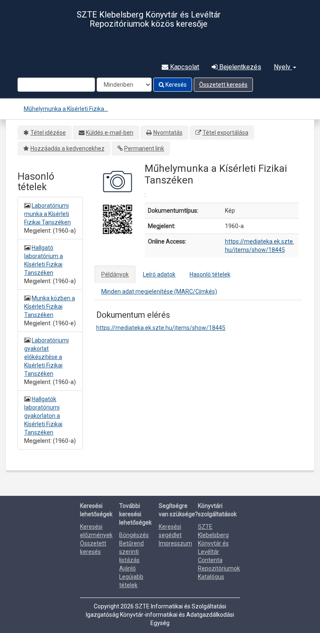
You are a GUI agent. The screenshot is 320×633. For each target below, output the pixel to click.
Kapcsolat (183, 67)
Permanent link (144, 148)
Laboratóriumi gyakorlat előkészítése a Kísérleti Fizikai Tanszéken (46, 357)
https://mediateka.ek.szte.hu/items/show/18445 (160, 327)
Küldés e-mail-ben (109, 132)
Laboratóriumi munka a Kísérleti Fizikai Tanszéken (47, 214)
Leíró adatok (159, 274)
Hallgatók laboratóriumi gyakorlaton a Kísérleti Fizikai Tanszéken (43, 416)
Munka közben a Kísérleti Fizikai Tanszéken (49, 306)
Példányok (115, 274)
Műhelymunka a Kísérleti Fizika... (66, 109)
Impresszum (175, 543)
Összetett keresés (223, 84)
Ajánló (127, 568)
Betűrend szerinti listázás (131, 551)
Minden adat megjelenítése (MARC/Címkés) (159, 291)
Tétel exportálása (225, 132)
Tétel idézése (48, 132)
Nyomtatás (167, 132)
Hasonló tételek (210, 274)
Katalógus (211, 576)
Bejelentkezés (239, 67)
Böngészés (134, 535)
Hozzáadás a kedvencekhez (67, 148)
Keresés (175, 84)
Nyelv (283, 67)
